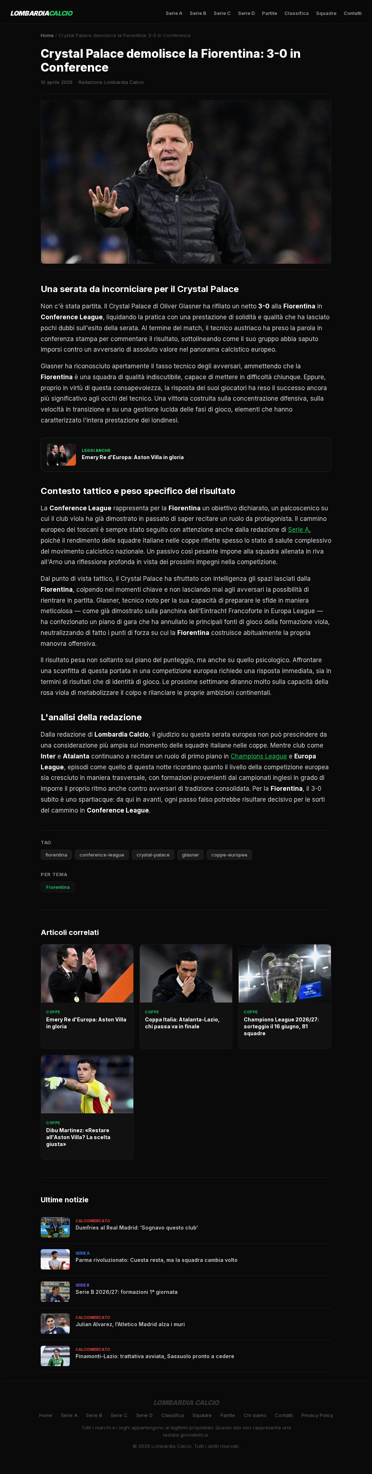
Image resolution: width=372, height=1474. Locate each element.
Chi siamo (255, 1415)
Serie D (246, 13)
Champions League (259, 756)
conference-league (102, 855)
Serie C (222, 13)
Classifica (296, 13)
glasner (190, 855)
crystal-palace (153, 855)
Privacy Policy (317, 1415)
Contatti (353, 13)
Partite (269, 13)
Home (47, 35)
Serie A (174, 13)
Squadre (326, 13)
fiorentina (56, 855)
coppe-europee (229, 855)
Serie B (198, 13)
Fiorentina (58, 887)
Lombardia (41, 13)
